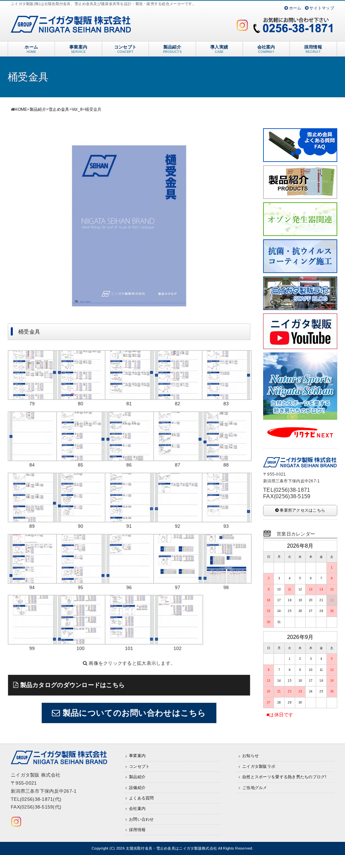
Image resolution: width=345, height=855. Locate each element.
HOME (20, 109)
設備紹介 (137, 787)
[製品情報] (300, 169)
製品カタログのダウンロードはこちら (71, 685)
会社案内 (266, 49)
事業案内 (78, 49)
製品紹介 (172, 49)
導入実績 (219, 49)
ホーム (294, 8)
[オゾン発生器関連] (300, 206)
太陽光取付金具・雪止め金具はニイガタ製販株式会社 (171, 848)
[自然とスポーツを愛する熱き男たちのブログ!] (300, 356)
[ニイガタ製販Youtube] (300, 317)
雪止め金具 (59, 109)
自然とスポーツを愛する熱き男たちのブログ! (284, 777)
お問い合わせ (141, 819)
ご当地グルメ (254, 787)
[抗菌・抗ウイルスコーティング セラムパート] (300, 243)
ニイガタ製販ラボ (258, 766)
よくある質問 (141, 798)
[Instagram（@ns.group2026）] (242, 25)
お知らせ (250, 755)
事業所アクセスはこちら (302, 510)
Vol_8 (77, 109)
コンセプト (125, 49)
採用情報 (313, 49)
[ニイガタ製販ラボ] (300, 280)
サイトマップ (321, 8)
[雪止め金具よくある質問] (300, 132)
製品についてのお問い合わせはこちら (133, 712)
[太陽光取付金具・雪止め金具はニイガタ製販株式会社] (71, 19)
